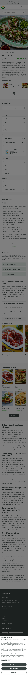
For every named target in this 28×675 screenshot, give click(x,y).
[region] (14, 655)
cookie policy (6, 651)
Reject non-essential (14, 668)
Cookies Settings (14, 672)
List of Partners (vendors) (5, 660)
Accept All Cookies (14, 664)
